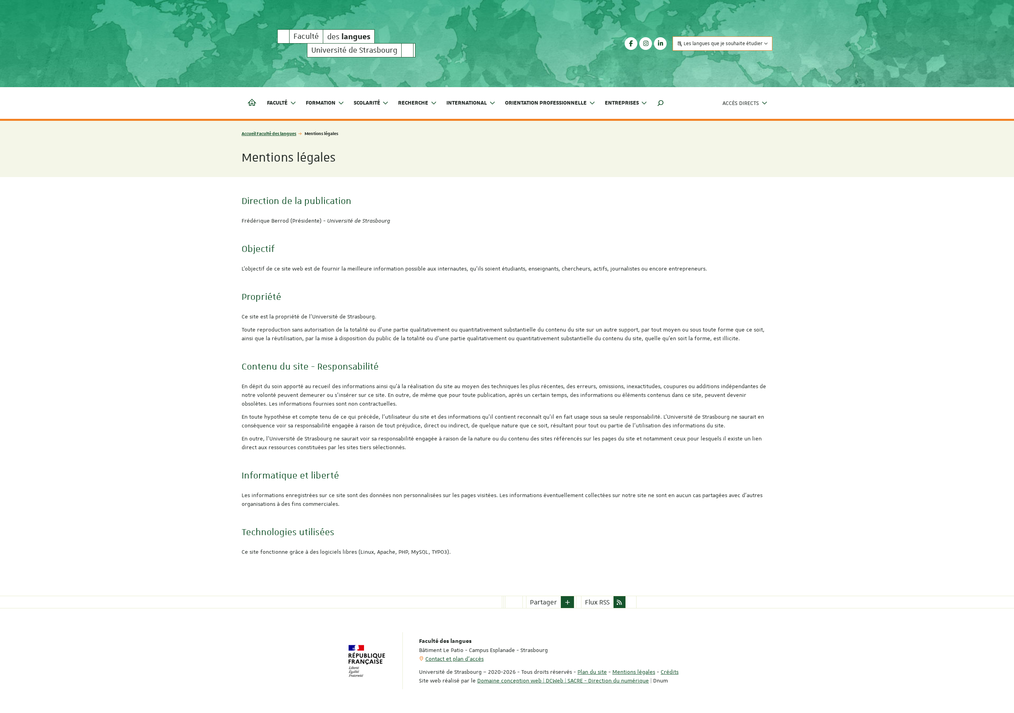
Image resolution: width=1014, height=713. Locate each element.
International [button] (466, 103)
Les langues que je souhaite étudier (723, 43)
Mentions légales (633, 671)
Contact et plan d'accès (454, 658)
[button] (660, 103)
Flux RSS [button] (597, 602)
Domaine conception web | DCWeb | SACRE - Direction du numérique (563, 680)
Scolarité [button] (367, 103)
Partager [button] (543, 602)
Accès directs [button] (740, 103)
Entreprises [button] (622, 103)
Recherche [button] (413, 103)
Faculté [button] (277, 103)
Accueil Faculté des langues (269, 133)
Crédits (670, 671)
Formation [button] (320, 103)
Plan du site (592, 671)
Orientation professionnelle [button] (546, 103)
